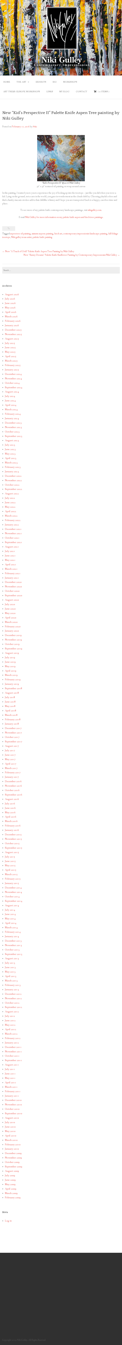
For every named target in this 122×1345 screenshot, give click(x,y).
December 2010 (13, 1100)
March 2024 (11, 409)
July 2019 (10, 657)
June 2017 (10, 755)
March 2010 (11, 1140)
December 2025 (13, 330)
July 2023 (10, 445)
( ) (103, 91)
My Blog (64, 91)
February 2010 (13, 1144)
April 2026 (10, 312)
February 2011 (13, 1091)
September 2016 (13, 794)
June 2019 (10, 662)
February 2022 (13, 520)
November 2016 (13, 786)
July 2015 (10, 857)
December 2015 (13, 834)
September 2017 (13, 741)
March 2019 (11, 675)
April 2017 (10, 764)
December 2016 (13, 781)
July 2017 (10, 750)
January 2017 (12, 777)
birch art (58, 233)
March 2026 (11, 316)
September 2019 (13, 648)
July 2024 (10, 396)
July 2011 (10, 1069)
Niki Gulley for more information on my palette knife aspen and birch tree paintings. (64, 217)
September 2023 (13, 436)
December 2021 (13, 529)
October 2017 (12, 737)
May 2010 (10, 1131)
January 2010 (12, 1149)
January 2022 (12, 524)
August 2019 (12, 653)
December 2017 (13, 728)
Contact (81, 91)
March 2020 (11, 622)
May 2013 (10, 972)
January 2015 (12, 883)
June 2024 (10, 400)
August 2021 (12, 547)
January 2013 (12, 989)
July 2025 (10, 343)
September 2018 (13, 688)
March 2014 (11, 927)
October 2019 (12, 644)
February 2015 (13, 879)
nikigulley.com (94, 210)
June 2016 (10, 808)
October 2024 (12, 383)
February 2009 (13, 1197)
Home (6, 82)
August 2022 (12, 493)
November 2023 (13, 427)
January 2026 (12, 325)
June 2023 (10, 449)
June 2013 (10, 967)
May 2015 (10, 865)
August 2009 (12, 1171)
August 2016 (12, 799)
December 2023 (13, 423)
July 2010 (10, 1122)
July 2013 (10, 963)
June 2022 (10, 502)
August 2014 (12, 905)
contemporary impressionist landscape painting (85, 233)
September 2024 (13, 387)
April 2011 (10, 1082)
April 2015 (10, 870)
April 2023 (10, 458)
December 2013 (13, 941)
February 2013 (13, 985)
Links (49, 91)
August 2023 (12, 440)
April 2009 (10, 1189)
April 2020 (10, 617)
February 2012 (13, 1038)
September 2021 (13, 542)
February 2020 (13, 626)
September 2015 (13, 848)
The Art (21, 82)
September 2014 (13, 901)
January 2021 (12, 578)
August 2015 (12, 852)
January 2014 (12, 936)
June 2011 (10, 1073)
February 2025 (13, 365)
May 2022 (10, 507)
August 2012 (12, 1011)
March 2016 (11, 821)
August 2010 (12, 1118)
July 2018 (10, 697)
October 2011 (12, 1056)
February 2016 (13, 825)
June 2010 (10, 1127)
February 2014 (13, 932)
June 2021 (10, 555)
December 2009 (13, 1153)
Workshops (70, 82)
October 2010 (12, 1109)
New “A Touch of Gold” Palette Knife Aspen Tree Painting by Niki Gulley (38, 251)
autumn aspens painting (42, 233)
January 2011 (12, 1096)
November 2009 (13, 1157)
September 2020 (13, 595)
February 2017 (13, 772)
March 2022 (11, 516)
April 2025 (10, 356)
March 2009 (11, 1193)
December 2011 (13, 1047)
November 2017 (13, 732)
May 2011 (10, 1078)
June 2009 (10, 1180)
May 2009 (10, 1184)
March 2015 (11, 874)
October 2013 (12, 949)
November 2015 (13, 839)
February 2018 (13, 719)
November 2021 (13, 533)
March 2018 (11, 715)
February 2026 (13, 321)
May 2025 (10, 352)
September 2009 (13, 1166)
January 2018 (12, 724)
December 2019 (13, 635)
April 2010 (10, 1135)
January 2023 (12, 471)
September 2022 (13, 489)
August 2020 (12, 600)
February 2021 (13, 573)
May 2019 (10, 666)
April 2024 (10, 405)
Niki (35, 126)
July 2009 (10, 1175)
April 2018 (10, 710)
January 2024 (12, 418)
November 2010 (13, 1104)
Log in (8, 1221)
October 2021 (12, 538)
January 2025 (12, 369)
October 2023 (12, 431)
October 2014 (12, 896)
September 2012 (13, 1007)
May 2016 (10, 812)
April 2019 (10, 671)
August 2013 (12, 958)
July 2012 (10, 1016)
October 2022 (12, 485)
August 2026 (12, 294)
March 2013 (11, 980)
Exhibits (41, 82)
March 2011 (11, 1087)
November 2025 (13, 334)
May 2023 (10, 454)
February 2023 (13, 467)
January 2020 (12, 631)
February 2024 (13, 414)
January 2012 (12, 1042)
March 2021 (11, 569)
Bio (55, 82)
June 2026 (10, 303)
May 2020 (10, 613)
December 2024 (13, 374)
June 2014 (10, 914)
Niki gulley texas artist (21, 237)
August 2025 (12, 339)
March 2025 (11, 361)
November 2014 (13, 892)
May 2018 (10, 706)
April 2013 (10, 976)
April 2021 (10, 564)
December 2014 (13, 887)
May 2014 (10, 918)
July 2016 (10, 803)
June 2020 (10, 609)
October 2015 (12, 843)
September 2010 (13, 1113)
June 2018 (10, 702)
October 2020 (12, 591)
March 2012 (11, 1034)
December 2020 (13, 582)
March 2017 (11, 768)
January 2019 (12, 684)
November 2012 (13, 998)
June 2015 (10, 861)
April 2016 (10, 817)
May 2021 (10, 560)
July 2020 (10, 604)
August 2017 (12, 746)
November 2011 (13, 1051)
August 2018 (12, 693)
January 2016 (12, 830)
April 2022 (10, 511)
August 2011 (12, 1065)
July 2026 (10, 299)
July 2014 (10, 910)
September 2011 (13, 1060)
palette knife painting (42, 237)
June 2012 (10, 1020)
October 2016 (12, 790)
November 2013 (13, 945)
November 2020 (13, 586)
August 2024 (12, 392)
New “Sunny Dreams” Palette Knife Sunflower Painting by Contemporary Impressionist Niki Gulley (72, 255)
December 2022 (13, 476)
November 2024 (13, 378)
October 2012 (12, 1003)
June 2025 (10, 347)
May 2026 (10, 307)
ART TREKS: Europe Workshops (21, 91)
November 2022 (13, 480)
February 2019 (13, 679)
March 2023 (11, 462)
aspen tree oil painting (20, 233)
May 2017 (10, 759)
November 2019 (13, 639)
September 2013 (13, 954)
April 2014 (10, 923)
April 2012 (10, 1029)
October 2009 (12, 1162)
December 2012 (13, 994)
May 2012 (10, 1025)
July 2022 (10, 498)
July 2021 (10, 551)
